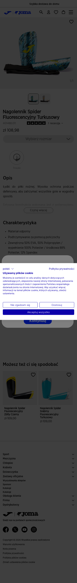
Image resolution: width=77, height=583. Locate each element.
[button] (8, 269)
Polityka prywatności (61, 268)
